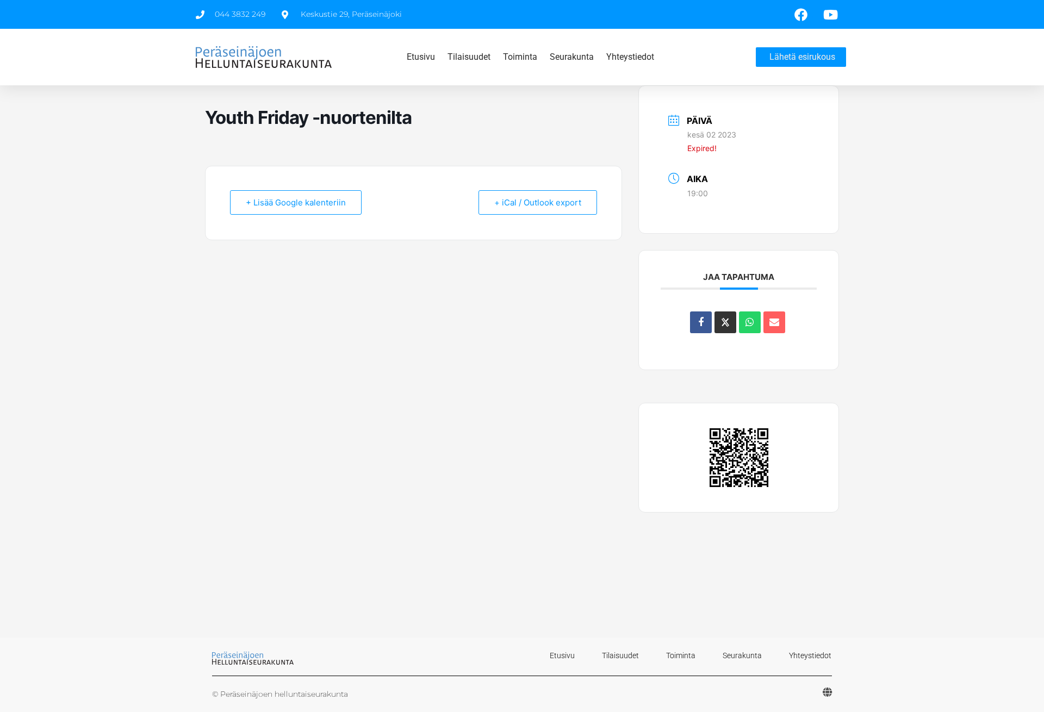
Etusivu (421, 57)
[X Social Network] (725, 322)
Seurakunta (572, 57)
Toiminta (520, 57)
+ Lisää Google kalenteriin (296, 202)
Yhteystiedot (630, 57)
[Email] (774, 322)
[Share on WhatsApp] (750, 322)
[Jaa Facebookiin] (701, 322)
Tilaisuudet (469, 57)
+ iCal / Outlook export (537, 202)
